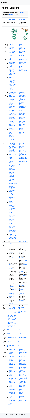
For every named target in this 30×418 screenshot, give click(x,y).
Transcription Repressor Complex (11, 48)
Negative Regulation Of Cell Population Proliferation (22, 105)
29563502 (21, 289)
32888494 (14, 289)
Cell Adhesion (22, 96)
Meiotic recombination (12, 200)
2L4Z (11, 345)
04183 (19, 333)
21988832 (22, 12)
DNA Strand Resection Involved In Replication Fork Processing (12, 136)
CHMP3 (19, 308)
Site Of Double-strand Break (12, 51)
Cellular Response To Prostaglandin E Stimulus (22, 132)
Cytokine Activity (23, 400)
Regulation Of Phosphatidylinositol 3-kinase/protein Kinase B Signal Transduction (23, 366)
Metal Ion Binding (12, 83)
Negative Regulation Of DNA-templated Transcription (12, 126)
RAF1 (8, 321)
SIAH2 (11, 323)
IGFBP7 (22, 19)
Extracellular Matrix (22, 51)
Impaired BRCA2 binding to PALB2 (12, 237)
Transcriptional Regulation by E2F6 (12, 197)
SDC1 (25, 311)
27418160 (11, 277)
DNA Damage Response (12, 106)
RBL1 (13, 321)
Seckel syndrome (12, 244)
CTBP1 (11, 308)
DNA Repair (11, 105)
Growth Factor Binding (22, 68)
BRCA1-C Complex (11, 54)
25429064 (11, 259)
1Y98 (8, 345)
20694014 (11, 296)
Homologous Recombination (12, 118)
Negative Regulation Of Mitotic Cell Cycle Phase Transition (12, 388)
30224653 (21, 281)
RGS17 (11, 322)
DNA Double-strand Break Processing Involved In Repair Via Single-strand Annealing (13, 112)
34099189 (21, 293)
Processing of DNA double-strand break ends (13, 176)
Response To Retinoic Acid (22, 113)
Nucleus (10, 43)
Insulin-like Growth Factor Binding (22, 65)
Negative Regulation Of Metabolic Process (12, 383)
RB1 (11, 321)
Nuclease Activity (12, 72)
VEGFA (19, 312)
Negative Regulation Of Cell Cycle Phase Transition (12, 377)
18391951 (11, 257)
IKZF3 (15, 312)
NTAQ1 (13, 317)
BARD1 (11, 307)
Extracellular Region (22, 43)
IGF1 (19, 310)
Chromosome (12, 45)
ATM (8, 307)
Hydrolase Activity (11, 78)
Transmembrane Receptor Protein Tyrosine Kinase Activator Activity (23, 380)
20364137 (11, 268)
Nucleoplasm (11, 44)
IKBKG (8, 312)
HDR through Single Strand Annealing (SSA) (12, 143)
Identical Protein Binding (12, 80)
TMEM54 (9, 325)
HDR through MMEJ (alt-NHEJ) (12, 146)
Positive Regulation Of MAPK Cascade (23, 385)
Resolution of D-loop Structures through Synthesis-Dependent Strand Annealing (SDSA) (13, 158)
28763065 (21, 271)
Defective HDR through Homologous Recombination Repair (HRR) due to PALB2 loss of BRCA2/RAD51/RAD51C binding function (12, 227)
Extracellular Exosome (22, 54)
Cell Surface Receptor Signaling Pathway (22, 390)
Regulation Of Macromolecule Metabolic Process (12, 394)
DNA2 (8, 310)
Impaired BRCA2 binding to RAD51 (12, 235)
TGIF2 (15, 323)
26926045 (11, 293)
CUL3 (14, 308)
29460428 (21, 257)
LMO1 (8, 315)
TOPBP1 (14, 325)
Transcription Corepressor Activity (11, 69)
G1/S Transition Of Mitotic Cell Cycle (12, 94)
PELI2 (14, 318)
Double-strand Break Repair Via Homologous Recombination (12, 98)
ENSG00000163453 (22, 337)
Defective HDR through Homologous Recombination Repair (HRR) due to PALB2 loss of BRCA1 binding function (12, 215)
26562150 (14, 281)
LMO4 (14, 315)
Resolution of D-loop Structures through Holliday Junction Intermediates (12, 166)
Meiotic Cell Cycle (11, 131)
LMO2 (11, 315)
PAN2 (8, 318)
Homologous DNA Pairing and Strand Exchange (13, 172)
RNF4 (15, 322)
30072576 (25, 264)
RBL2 (8, 322)
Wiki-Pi (4, 2)
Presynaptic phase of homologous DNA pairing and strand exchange (13, 181)
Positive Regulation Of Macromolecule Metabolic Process (12, 400)
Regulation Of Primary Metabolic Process (12, 351)
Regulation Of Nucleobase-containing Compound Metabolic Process (12, 358)
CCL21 (19, 307)
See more (9, 404)
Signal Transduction (22, 98)
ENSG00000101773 (11, 337)
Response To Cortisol (22, 127)
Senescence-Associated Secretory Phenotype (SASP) (22, 144)
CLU (8, 308)
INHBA (24, 310)
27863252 (11, 252)
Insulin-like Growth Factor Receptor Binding (23, 375)
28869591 (21, 285)
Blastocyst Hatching (11, 102)
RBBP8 (12, 19)
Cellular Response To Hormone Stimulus (22, 118)
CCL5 (22, 307)
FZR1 (14, 310)
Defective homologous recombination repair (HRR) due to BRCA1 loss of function (12, 206)
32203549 (25, 260)
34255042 (11, 255)
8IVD (19, 345)
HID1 (8, 311)
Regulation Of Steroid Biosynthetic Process (22, 123)
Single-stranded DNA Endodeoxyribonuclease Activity (12, 60)
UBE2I (8, 326)
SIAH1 (8, 323)
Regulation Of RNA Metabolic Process (12, 373)
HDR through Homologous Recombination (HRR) (12, 151)
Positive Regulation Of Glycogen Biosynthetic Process (22, 396)
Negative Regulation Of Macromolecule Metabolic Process (12, 365)
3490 (19, 329)
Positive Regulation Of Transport (22, 360)
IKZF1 (12, 312)
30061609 (11, 286)
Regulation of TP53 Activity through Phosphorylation (12, 188)
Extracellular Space (22, 46)
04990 (8, 333)
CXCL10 (23, 308)
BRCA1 (15, 307)
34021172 (11, 264)
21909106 (21, 252)
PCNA (11, 318)
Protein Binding (12, 76)
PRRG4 (14, 319)
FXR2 (11, 310)
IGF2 (22, 310)
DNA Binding (11, 63)
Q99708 (9, 341)
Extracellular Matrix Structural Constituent (23, 59)
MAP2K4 (9, 317)
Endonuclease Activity (12, 73)
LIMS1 (12, 314)
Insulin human (22, 241)
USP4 (11, 326)
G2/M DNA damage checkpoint (11, 193)
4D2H (13, 345)
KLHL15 (9, 314)
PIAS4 (8, 319)
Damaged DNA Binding (12, 65)
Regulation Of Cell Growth (22, 94)
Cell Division (11, 129)
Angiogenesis (22, 92)
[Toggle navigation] (27, 2)
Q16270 (19, 341)
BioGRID (11, 14)
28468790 (25, 275)
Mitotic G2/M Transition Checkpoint (11, 121)
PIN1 (11, 319)
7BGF (8, 346)
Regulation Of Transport (22, 372)
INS (19, 311)
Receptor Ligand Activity (23, 71)
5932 (8, 329)
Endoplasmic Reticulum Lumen (23, 49)
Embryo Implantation (22, 101)
